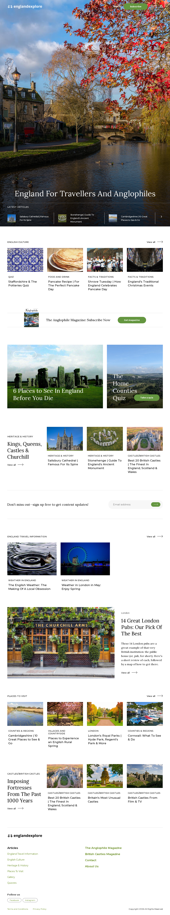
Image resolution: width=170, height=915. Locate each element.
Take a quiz (146, 397)
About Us (92, 866)
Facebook (14, 900)
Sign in (117, 6)
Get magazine (132, 320)
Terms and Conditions (17, 909)
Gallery (11, 877)
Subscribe (135, 6)
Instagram (30, 900)
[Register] (155, 504)
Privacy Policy (39, 909)
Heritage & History (17, 865)
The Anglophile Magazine (103, 848)
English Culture (16, 859)
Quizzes (11, 882)
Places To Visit (15, 871)
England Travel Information (22, 853)
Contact (90, 860)
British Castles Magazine (102, 854)
